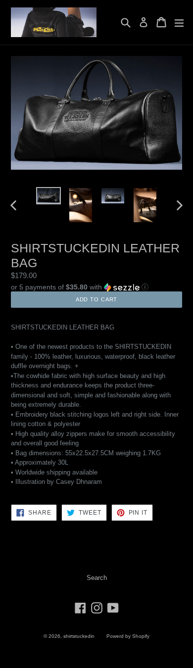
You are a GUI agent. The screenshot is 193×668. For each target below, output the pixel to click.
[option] (48, 196)
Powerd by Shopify (127, 636)
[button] (96, 286)
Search (97, 577)
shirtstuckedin (79, 636)
